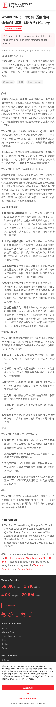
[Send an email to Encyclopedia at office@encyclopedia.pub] (3, 614)
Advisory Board (8, 632)
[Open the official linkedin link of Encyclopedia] (17, 614)
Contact (4, 644)
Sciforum (5, 660)
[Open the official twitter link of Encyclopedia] (10, 614)
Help (3, 640)
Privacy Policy (25, 569)
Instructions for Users (11, 636)
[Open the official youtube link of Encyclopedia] (23, 614)
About (4, 628)
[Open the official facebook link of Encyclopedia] (30, 614)
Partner (4, 648)
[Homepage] (5, 5)
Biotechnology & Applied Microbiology (30, 50)
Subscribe (10, 605)
